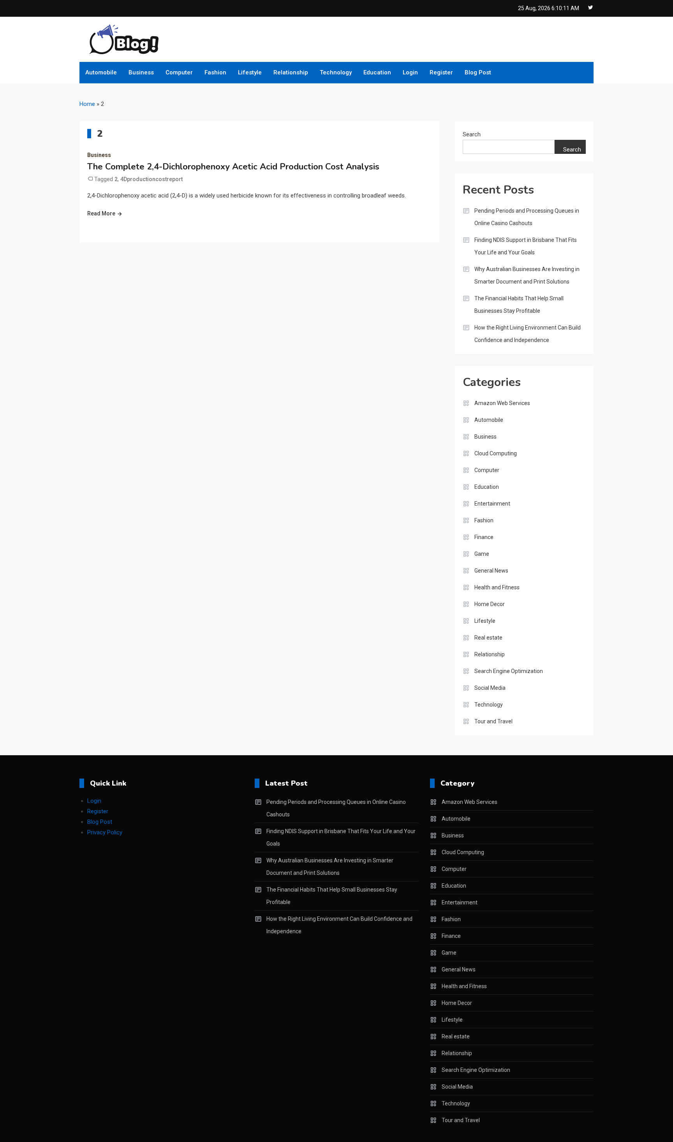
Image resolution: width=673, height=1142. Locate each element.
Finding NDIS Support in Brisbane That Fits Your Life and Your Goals (525, 246)
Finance (483, 537)
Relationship (290, 72)
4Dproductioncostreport (151, 179)
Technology (336, 72)
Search (472, 134)
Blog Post (478, 72)
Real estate (488, 637)
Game (481, 554)
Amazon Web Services (502, 403)
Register (441, 72)
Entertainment (492, 504)
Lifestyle (250, 72)
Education (377, 72)
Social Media (490, 688)
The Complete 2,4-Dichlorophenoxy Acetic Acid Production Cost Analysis (233, 167)
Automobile (101, 72)
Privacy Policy (104, 832)
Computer (179, 72)
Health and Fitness (497, 587)
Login (410, 72)
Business (141, 72)
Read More (101, 213)
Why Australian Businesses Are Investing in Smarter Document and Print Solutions (527, 275)
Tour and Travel (493, 721)
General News (491, 570)
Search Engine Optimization (508, 671)
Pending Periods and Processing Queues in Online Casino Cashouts (526, 217)
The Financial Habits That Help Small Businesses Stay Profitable (519, 304)
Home (87, 104)
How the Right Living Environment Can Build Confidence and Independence (527, 333)
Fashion (215, 72)
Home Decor (489, 604)
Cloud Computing (495, 453)
